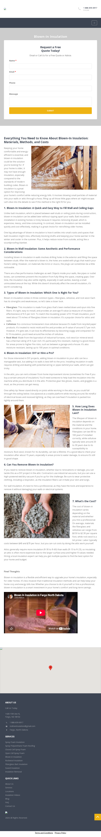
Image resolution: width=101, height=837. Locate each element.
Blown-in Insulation (13, 757)
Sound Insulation (12, 768)
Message (13, 94)
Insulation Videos (12, 795)
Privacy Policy (60, 833)
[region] (50, 670)
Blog (7, 798)
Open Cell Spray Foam (14, 753)
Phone (12, 83)
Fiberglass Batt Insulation (16, 764)
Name (12, 60)
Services (8, 787)
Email (12, 72)
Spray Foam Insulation (15, 742)
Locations (9, 791)
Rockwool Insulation (14, 760)
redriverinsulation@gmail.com (22, 726)
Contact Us (10, 806)
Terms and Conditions (44, 833)
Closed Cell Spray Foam (15, 749)
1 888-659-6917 (90, 8)
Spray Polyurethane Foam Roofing (20, 746)
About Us (9, 784)
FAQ (7, 802)
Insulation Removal (13, 771)
